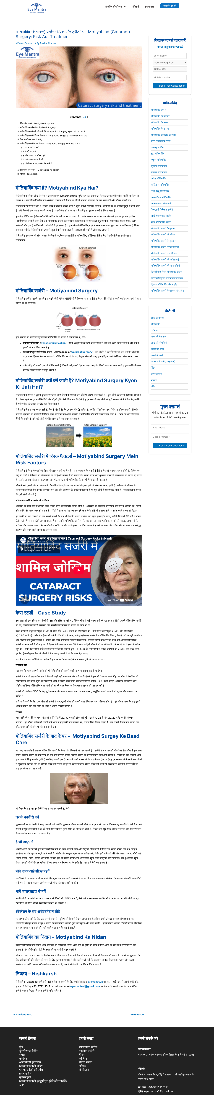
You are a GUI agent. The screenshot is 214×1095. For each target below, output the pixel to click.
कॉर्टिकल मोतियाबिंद (160, 184)
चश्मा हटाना (156, 373)
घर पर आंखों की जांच (31, 1070)
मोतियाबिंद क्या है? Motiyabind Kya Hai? (36, 123)
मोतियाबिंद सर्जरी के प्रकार (163, 228)
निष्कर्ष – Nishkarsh (27, 173)
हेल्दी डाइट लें (28, 151)
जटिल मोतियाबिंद (158, 178)
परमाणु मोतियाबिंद (159, 172)
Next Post (137, 1014)
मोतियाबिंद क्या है (158, 109)
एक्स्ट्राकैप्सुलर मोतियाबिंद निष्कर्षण (167, 278)
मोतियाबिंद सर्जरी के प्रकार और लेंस (167, 290)
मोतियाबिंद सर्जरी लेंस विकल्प (164, 253)
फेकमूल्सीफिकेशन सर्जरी (162, 209)
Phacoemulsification (53, 342)
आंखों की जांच (157, 349)
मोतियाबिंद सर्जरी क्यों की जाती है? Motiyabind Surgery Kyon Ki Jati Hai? (51, 131)
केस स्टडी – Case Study (29, 139)
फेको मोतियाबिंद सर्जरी (161, 222)
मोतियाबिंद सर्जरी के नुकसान (164, 240)
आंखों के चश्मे (157, 355)
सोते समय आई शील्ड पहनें (33, 155)
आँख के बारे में (157, 317)
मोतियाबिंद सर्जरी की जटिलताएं (165, 259)
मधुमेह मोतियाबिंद (158, 159)
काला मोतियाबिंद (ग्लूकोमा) (163, 361)
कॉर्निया (154, 330)
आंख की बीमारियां (159, 342)
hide (85, 117)
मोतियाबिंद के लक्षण (159, 122)
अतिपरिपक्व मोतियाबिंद (161, 197)
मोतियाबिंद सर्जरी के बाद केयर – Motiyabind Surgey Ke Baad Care (49, 143)
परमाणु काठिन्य (157, 147)
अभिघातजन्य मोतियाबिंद (161, 203)
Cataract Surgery (81, 351)
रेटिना (153, 367)
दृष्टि (153, 386)
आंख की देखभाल (158, 336)
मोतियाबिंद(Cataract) (25, 43)
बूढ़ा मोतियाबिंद (157, 153)
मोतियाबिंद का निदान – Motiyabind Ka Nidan (38, 169)
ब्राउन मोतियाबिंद (159, 166)
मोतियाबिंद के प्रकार (160, 116)
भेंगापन (154, 380)
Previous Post (22, 1014)
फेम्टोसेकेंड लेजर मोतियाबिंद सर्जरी (166, 271)
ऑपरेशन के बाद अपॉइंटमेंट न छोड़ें (36, 163)
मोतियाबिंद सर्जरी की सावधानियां (165, 265)
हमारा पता (149, 6)
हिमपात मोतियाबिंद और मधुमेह (164, 284)
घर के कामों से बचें (30, 147)
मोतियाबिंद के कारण (160, 128)
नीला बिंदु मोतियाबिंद (160, 191)
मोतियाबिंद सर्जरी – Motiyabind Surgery (36, 127)
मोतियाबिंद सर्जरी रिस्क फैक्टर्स (165, 247)
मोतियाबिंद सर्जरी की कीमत (163, 234)
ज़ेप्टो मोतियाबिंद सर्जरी (161, 215)
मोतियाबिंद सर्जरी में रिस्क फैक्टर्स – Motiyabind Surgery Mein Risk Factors (52, 135)
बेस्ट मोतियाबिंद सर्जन (160, 141)
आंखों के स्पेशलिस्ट (113, 6)
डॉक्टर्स (135, 6)
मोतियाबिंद (155, 324)
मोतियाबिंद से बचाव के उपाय (163, 134)
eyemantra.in (95, 981)
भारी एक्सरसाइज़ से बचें (32, 159)
